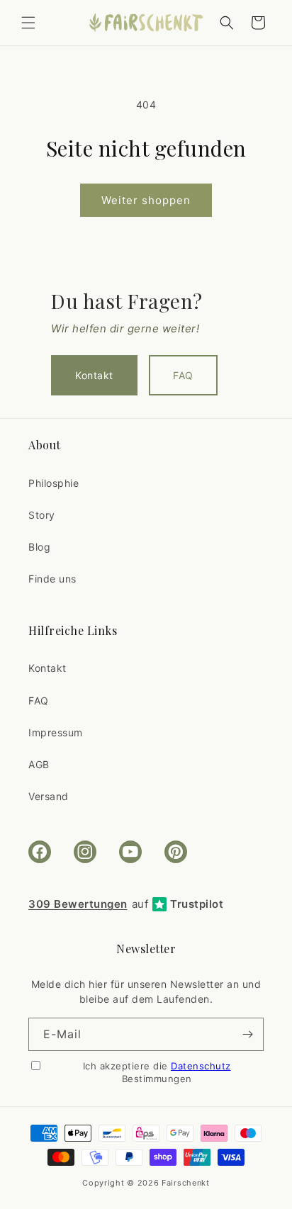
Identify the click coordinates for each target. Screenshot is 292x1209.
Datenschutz (201, 1066)
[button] (28, 22)
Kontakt (94, 375)
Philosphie (53, 483)
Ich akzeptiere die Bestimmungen (157, 1072)
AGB (39, 764)
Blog (39, 547)
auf (125, 904)
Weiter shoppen (146, 200)
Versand (48, 796)
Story (41, 515)
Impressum (55, 732)
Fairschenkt (186, 1183)
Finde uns (52, 579)
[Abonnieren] (247, 1034)
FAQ (183, 375)
